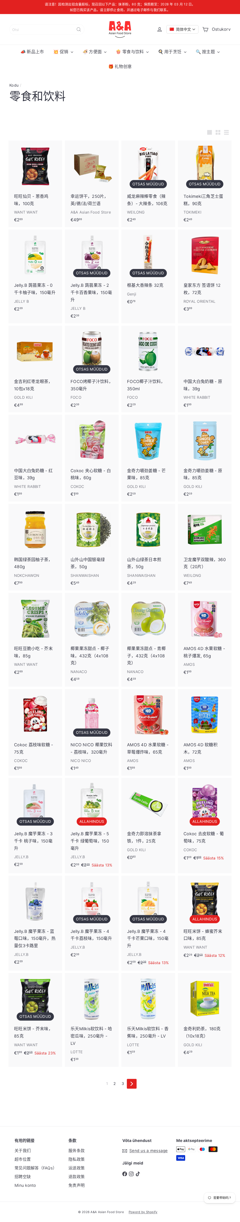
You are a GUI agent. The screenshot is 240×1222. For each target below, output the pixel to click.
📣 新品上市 (32, 51)
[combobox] (46, 29)
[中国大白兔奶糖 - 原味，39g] (205, 369)
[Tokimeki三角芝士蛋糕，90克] (205, 184)
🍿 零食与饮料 (130, 51)
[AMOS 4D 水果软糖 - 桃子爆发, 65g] (205, 636)
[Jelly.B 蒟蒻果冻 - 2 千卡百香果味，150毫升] (92, 276)
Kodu (14, 85)
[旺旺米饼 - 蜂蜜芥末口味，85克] (205, 920)
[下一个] (132, 1084)
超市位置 (23, 1159)
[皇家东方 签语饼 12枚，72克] (205, 273)
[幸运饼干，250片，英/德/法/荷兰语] (92, 184)
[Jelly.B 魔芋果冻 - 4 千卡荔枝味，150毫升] (92, 919)
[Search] (78, 29)
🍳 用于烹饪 (170, 51)
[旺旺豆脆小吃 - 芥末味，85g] (35, 636)
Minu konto (25, 1185)
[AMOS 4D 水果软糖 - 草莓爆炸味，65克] (148, 732)
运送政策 (76, 1168)
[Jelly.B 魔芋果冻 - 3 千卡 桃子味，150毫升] (35, 825)
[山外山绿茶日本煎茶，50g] (148, 547)
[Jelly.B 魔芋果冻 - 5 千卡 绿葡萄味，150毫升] (92, 825)
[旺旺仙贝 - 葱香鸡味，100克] (35, 184)
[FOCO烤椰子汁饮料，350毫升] (92, 369)
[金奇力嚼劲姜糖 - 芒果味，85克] (148, 458)
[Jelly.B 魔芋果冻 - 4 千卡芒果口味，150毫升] (148, 923)
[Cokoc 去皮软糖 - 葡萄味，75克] (205, 822)
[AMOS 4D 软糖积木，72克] (205, 732)
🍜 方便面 (92, 51)
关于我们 (23, 1150)
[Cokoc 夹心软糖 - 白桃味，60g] (92, 458)
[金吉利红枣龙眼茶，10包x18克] (35, 369)
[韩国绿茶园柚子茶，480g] (35, 547)
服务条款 (76, 1150)
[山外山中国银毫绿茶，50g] (92, 547)
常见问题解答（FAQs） (36, 1168)
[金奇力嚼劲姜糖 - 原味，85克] (205, 458)
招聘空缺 (23, 1176)
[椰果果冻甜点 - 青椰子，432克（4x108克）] (148, 640)
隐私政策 (76, 1159)
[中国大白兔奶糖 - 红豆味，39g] (35, 458)
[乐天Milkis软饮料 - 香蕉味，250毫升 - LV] (148, 1016)
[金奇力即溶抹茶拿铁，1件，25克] (148, 821)
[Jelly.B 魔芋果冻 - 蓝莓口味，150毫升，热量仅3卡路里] (35, 922)
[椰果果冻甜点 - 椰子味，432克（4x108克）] (92, 640)
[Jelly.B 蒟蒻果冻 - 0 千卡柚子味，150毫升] (35, 273)
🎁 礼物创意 (120, 66)
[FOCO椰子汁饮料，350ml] (148, 369)
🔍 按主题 (206, 51)
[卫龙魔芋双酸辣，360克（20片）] (205, 547)
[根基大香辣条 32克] (148, 269)
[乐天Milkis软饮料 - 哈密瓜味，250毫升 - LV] (92, 1020)
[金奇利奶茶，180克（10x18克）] (205, 1016)
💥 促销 (61, 51)
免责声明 (76, 1185)
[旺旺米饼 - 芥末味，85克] (35, 1017)
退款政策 (76, 1176)
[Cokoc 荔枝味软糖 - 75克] (35, 732)
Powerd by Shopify (143, 1212)
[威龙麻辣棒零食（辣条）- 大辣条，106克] (148, 184)
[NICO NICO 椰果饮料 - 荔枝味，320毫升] (92, 732)
